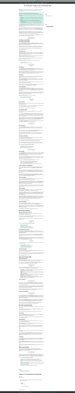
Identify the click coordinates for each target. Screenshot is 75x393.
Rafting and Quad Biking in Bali (24, 225)
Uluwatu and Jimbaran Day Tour (24, 224)
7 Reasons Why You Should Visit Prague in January (24, 371)
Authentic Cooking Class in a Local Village (25, 97)
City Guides (21, 369)
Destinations (26, 2)
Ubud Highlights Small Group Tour (24, 20)
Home (20, 2)
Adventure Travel (29, 2)
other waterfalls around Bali (22, 216)
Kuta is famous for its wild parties (23, 27)
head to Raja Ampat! (27, 44)
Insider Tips (38, 2)
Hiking (35, 2)
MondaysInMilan (42, 2)
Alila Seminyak (22, 365)
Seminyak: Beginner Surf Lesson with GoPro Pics (26, 22)
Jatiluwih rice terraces (30, 216)
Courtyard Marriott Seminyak (25, 354)
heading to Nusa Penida (30, 218)
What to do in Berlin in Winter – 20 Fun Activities (24, 370)
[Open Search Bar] (55, 3)
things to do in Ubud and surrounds (27, 252)
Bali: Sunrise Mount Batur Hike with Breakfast (25, 246)
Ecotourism (33, 2)
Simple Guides (45, 2)
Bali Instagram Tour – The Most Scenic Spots (25, 226)
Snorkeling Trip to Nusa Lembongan (24, 17)
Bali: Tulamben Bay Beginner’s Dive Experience (26, 147)
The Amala (21, 363)
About (22, 2)
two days (27, 32)
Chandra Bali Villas (22, 360)
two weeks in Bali (31, 32)
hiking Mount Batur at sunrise (33, 242)
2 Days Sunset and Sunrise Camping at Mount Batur (26, 245)
